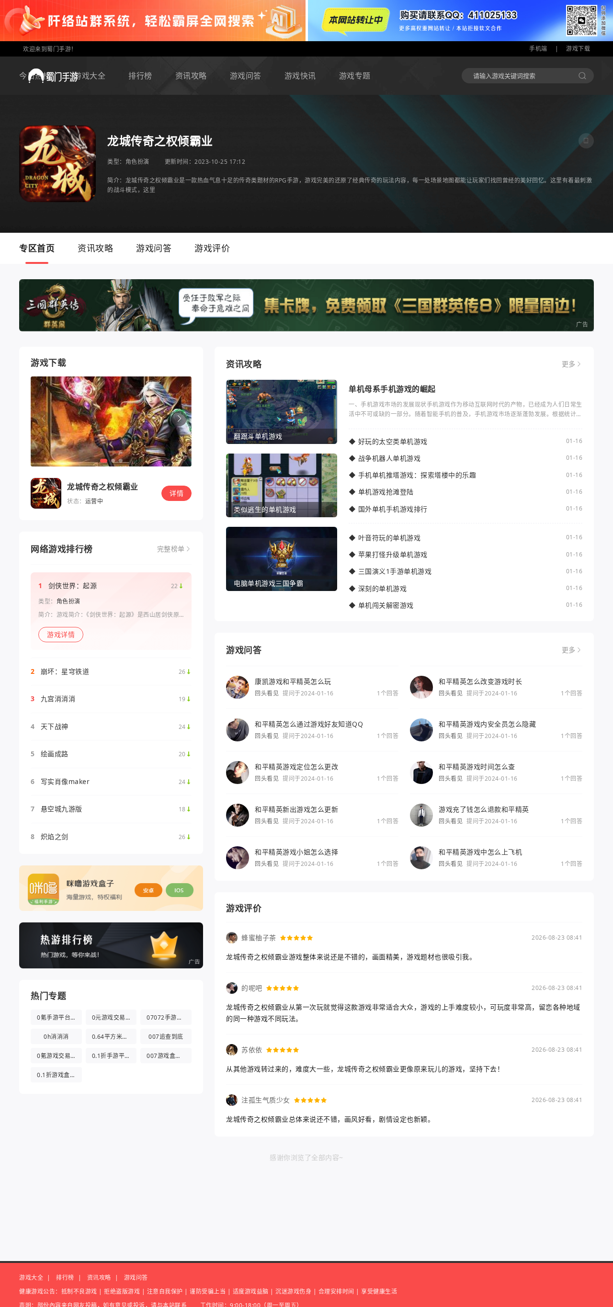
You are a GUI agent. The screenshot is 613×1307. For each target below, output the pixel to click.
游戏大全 (89, 75)
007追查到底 (165, 1037)
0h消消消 (56, 1037)
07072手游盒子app (169, 1017)
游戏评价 (212, 248)
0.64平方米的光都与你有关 (114, 1037)
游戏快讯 (300, 75)
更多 (569, 364)
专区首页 (37, 248)
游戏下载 (578, 49)
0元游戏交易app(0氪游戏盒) (114, 1017)
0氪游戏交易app (59, 1056)
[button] (179, 418)
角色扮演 (137, 162)
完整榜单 (171, 549)
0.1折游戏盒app (58, 1075)
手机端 (538, 49)
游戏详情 (61, 634)
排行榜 (140, 75)
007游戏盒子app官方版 (169, 1056)
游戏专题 (355, 75)
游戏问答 (245, 75)
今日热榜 (35, 75)
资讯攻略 (191, 75)
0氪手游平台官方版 (59, 1017)
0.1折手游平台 (111, 1056)
